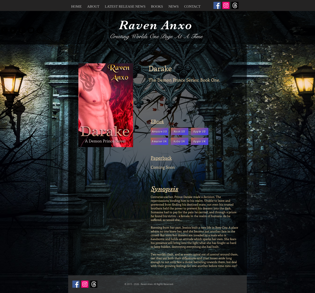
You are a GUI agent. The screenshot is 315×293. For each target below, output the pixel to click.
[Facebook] (217, 5)
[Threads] (234, 5)
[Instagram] (226, 5)
